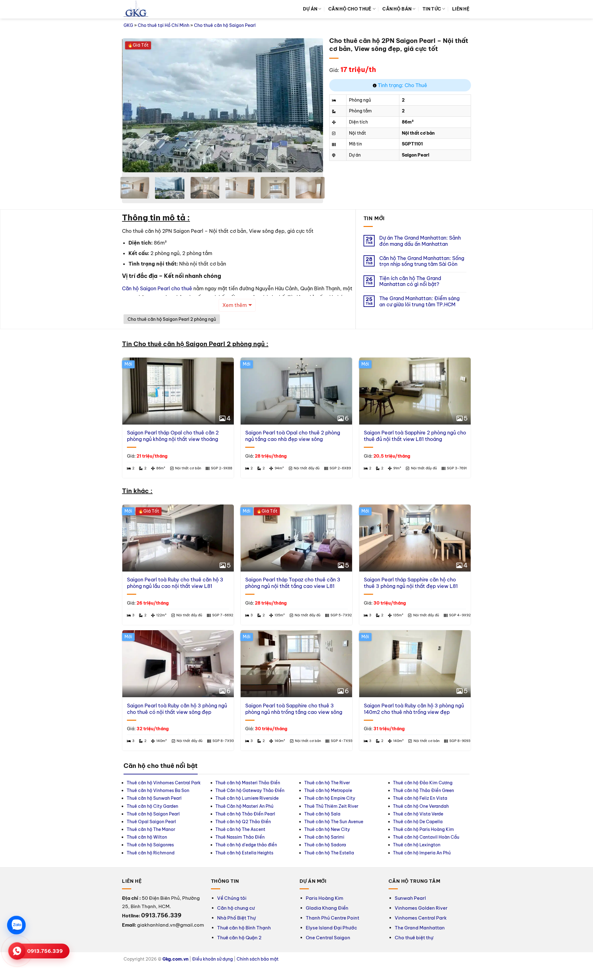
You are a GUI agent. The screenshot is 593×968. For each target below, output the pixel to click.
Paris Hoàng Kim (324, 898)
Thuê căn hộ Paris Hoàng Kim (423, 829)
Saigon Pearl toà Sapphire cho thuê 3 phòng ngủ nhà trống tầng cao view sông (293, 708)
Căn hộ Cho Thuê (349, 9)
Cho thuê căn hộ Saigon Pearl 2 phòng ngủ (172, 319)
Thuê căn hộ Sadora (325, 845)
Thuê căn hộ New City (327, 829)
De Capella (49, 790)
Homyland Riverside (58, 783)
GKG (128, 25)
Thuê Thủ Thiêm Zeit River (331, 806)
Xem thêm (234, 305)
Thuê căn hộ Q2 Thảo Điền (243, 821)
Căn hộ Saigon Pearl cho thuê (157, 288)
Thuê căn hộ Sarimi (324, 837)
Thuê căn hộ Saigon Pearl (153, 814)
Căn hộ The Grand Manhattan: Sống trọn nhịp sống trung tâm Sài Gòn (421, 261)
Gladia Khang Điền (327, 908)
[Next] (311, 105)
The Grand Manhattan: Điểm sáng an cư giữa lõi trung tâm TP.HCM (419, 301)
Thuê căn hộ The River (327, 783)
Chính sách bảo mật (258, 959)
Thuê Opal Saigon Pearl (151, 821)
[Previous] (133, 105)
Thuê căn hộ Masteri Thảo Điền (247, 783)
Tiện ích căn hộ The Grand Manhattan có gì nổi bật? (410, 281)
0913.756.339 (45, 951)
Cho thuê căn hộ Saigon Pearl (225, 25)
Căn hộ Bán (396, 9)
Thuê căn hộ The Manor (151, 829)
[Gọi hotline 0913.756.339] (17, 951)
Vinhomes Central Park (421, 918)
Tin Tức (432, 9)
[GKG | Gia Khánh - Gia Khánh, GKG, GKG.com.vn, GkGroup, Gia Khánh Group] (136, 9)
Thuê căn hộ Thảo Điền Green (423, 790)
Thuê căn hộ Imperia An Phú (422, 853)
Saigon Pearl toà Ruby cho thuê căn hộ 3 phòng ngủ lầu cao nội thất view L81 (175, 582)
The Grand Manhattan (420, 928)
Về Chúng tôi (231, 898)
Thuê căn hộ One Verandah (421, 806)
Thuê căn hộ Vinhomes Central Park (164, 783)
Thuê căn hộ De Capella (418, 821)
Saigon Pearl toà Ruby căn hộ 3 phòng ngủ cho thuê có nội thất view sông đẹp (177, 708)
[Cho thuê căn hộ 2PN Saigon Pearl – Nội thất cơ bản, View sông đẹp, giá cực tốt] (150, 105)
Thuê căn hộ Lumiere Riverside (247, 798)
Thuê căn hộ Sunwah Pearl (154, 798)
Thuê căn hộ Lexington (416, 845)
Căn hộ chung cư (236, 908)
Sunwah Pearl (410, 898)
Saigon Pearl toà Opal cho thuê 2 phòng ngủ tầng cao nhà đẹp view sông (292, 436)
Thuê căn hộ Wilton (147, 837)
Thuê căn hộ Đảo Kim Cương (422, 783)
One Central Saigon (328, 938)
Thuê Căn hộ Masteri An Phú (244, 806)
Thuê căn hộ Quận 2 (239, 938)
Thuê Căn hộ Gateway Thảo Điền (249, 790)
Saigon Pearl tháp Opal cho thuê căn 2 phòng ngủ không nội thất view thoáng (173, 436)
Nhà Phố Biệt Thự (236, 918)
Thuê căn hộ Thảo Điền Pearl (245, 814)
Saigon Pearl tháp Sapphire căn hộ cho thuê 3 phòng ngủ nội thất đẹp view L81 (411, 582)
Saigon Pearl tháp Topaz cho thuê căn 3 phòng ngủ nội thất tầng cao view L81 (292, 582)
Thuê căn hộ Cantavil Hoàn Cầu (426, 837)
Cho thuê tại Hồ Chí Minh (163, 25)
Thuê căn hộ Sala (322, 814)
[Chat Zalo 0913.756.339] (16, 925)
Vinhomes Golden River (421, 908)
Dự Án (310, 9)
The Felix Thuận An (57, 798)
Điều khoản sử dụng (212, 959)
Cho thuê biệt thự (414, 938)
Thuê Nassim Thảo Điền (240, 837)
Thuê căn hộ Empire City (329, 798)
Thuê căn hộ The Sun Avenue (333, 821)
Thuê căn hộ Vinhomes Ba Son (158, 790)
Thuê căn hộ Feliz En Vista (420, 798)
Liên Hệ (460, 9)
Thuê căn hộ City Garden (152, 806)
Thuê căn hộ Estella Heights (244, 853)
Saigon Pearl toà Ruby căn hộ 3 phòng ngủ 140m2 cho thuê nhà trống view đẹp (414, 708)
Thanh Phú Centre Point (332, 918)
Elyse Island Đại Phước (331, 928)
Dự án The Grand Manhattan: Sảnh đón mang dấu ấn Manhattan (420, 241)
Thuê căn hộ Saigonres (150, 845)
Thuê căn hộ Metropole (328, 790)
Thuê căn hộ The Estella (329, 853)
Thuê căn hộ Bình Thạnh (244, 928)
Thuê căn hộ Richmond (151, 853)
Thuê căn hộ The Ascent (240, 829)
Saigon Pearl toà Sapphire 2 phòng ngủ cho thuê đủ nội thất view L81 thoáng (415, 436)
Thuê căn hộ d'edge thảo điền (246, 845)
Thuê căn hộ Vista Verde (418, 814)
